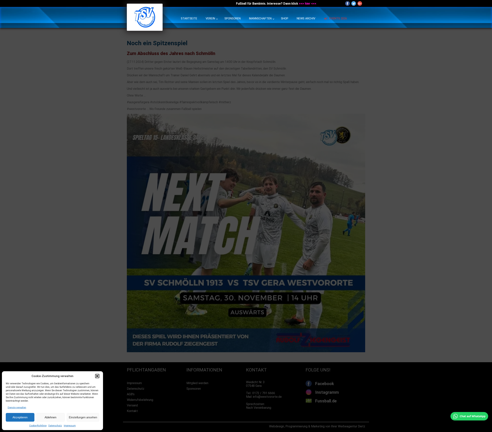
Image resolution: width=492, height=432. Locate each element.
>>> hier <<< (307, 3)
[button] (97, 376)
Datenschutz (55, 425)
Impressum (70, 425)
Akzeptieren (19, 417)
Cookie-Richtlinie (38, 425)
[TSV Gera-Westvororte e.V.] (145, 30)
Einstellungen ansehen (83, 417)
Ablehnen (50, 417)
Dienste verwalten (17, 407)
